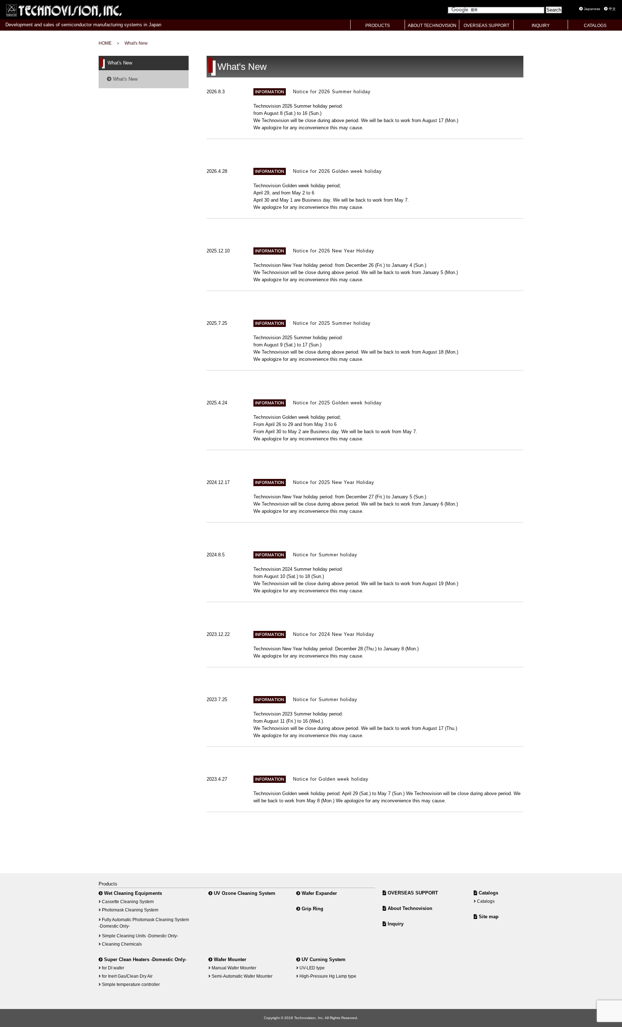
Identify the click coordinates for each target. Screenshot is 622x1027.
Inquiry (395, 924)
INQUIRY (541, 25)
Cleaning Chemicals (121, 944)
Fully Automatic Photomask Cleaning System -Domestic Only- (144, 922)
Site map (488, 916)
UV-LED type (311, 967)
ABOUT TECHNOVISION (432, 25)
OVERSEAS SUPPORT (486, 25)
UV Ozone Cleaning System (243, 893)
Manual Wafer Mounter (233, 967)
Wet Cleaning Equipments (132, 893)
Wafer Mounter (229, 959)
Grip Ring (311, 908)
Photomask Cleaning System (129, 909)
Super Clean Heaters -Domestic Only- (144, 959)
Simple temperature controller (130, 984)
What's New (136, 43)
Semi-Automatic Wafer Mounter (241, 976)
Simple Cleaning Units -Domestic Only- (139, 935)
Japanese (591, 9)
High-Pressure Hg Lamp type (327, 976)
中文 (612, 9)
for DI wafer (112, 967)
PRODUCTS (377, 25)
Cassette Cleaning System (127, 901)
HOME (105, 43)
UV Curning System (323, 959)
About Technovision (409, 908)
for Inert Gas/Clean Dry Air (127, 976)
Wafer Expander (318, 893)
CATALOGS (595, 25)
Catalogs (487, 893)
